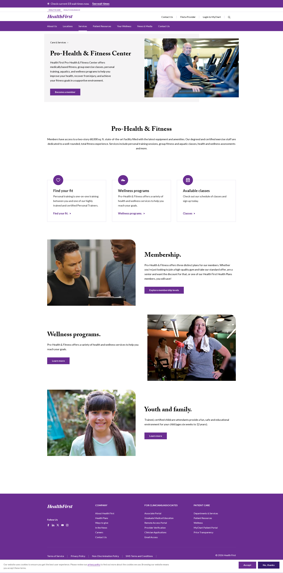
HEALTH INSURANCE (72, 10)
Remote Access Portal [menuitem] (155, 522)
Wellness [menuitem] (198, 522)
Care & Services (58, 42)
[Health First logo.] (60, 16)
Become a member (65, 92)
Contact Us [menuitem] (101, 537)
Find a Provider (188, 16)
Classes (187, 213)
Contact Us (167, 16)
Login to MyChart (212, 16)
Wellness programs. (130, 213)
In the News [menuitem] (101, 527)
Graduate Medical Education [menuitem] (158, 518)
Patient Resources (102, 26)
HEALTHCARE (55, 10)
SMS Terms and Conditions (139, 556)
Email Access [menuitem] (151, 537)
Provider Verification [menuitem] (155, 527)
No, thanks (269, 565)
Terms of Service (55, 556)
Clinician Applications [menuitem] (155, 532)
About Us (52, 26)
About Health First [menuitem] (104, 513)
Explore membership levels (164, 290)
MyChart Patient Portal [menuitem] (206, 527)
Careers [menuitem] (99, 532)
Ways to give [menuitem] (101, 522)
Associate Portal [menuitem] (152, 513)
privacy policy (94, 564)
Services (83, 26)
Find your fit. (60, 213)
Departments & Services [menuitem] (206, 513)
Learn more (58, 360)
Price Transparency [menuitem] (203, 532)
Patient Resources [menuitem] (203, 518)
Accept (247, 565)
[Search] (229, 17)
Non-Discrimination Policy (105, 556)
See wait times (101, 3)
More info (31, 568)
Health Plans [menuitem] (101, 518)
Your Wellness (124, 26)
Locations (68, 26)
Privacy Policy (78, 556)
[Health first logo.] (60, 506)
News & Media (144, 26)
